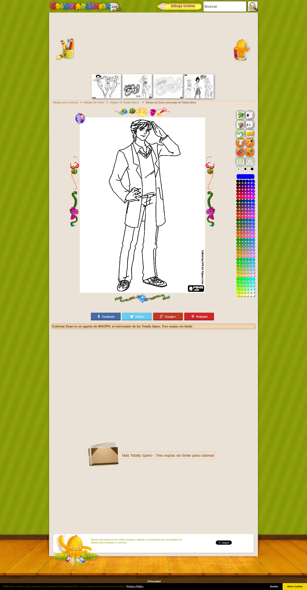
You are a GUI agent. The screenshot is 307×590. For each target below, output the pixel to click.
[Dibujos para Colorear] (85, 6)
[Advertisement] (153, 43)
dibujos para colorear (66, 102)
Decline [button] (274, 586)
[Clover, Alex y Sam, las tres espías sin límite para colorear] (199, 97)
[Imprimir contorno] (249, 115)
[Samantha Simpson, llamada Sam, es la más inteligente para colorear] (137, 97)
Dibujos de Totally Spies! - (125, 102)
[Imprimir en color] (249, 124)
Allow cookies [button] (295, 586)
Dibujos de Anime (94, 102)
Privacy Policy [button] (134, 586)
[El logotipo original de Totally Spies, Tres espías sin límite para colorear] (168, 97)
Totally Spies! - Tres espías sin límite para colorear (172, 455)
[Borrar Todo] (240, 124)
